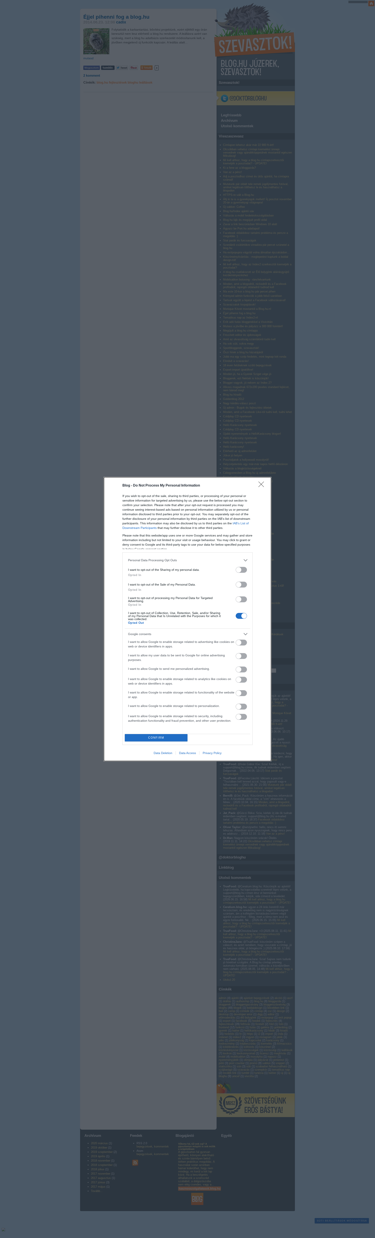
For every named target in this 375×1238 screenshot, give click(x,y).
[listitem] (187, 560)
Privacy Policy (212, 753)
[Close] (262, 486)
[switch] (241, 570)
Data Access (187, 753)
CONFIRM (156, 737)
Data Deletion (163, 753)
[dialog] (187, 619)
